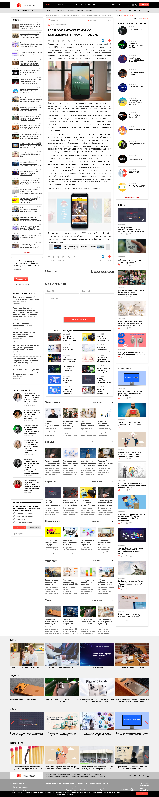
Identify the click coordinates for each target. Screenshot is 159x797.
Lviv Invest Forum (135, 30)
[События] (136, 5)
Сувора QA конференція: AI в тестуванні (136, 45)
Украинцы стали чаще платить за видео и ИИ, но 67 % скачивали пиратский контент (30, 228)
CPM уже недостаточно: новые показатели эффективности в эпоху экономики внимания (69, 351)
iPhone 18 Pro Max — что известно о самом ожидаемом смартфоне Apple (97, 700)
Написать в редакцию (58, 260)
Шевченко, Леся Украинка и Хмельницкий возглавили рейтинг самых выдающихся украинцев (29, 35)
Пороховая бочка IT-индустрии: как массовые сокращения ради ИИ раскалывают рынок (26, 372)
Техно (68, 5)
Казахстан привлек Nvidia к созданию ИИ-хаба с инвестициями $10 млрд (24, 334)
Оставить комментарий (21, 531)
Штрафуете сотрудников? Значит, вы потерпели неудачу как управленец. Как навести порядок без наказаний (131, 517)
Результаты (34, 527)
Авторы (71, 10)
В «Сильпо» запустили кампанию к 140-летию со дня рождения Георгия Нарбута (30, 246)
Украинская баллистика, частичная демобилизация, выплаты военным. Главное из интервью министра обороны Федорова (25, 312)
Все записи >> (97, 402)
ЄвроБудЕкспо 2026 (137, 186)
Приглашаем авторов (80, 777)
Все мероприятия (132, 197)
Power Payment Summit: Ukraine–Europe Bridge (136, 102)
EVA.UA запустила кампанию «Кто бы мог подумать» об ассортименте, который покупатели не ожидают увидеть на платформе (131, 294)
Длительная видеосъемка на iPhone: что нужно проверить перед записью (132, 700)
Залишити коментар (79, 320)
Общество (78, 5)
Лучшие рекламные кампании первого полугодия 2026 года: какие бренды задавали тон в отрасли (130, 324)
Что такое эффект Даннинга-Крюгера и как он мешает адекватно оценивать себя (62, 768)
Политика (101, 777)
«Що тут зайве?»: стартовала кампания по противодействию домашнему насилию (30, 118)
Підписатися (21, 279)
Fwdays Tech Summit (137, 144)
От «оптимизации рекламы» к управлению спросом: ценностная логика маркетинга (132, 485)
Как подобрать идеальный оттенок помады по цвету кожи (26, 298)
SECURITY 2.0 (134, 172)
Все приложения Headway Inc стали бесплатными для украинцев (30, 72)
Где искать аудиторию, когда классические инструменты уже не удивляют (97, 734)
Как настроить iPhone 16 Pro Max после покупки (62, 700)
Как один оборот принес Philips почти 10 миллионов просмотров (131, 354)
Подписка (144, 5)
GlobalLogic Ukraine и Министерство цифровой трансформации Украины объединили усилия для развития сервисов (28, 209)
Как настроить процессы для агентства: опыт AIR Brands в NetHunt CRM (130, 393)
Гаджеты (14, 675)
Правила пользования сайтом (57, 777)
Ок (142, 794)
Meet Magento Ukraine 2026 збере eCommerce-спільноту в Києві (136, 61)
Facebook (93, 20)
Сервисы (60, 10)
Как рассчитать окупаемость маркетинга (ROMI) (103, 359)
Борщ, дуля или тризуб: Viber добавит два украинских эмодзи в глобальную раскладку (31, 44)
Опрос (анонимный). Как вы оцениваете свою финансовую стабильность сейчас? (26, 508)
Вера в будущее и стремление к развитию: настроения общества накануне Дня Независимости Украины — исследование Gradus (31, 99)
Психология (16, 743)
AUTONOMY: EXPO (136, 87)
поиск (128, 5)
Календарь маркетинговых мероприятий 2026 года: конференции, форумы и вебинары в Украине (29, 90)
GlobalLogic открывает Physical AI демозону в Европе (30, 236)
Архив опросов (18, 534)
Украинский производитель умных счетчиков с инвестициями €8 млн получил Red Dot (30, 191)
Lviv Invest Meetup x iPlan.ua (136, 73)
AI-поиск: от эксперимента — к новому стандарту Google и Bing (103, 350)
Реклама (87, 774)
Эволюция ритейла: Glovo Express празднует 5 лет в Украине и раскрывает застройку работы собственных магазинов (31, 219)
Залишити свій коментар (102, 271)
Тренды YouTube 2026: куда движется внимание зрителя (129, 424)
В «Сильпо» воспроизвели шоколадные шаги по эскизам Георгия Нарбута (30, 182)
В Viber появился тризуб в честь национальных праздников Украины (31, 53)
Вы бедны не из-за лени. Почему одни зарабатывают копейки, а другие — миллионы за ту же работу (131, 584)
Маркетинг (50, 5)
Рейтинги (89, 10)
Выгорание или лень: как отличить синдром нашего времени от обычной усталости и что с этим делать (27, 768)
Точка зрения (90, 5)
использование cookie (98, 792)
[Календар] (133, 4)
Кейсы (13, 709)
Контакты (97, 774)
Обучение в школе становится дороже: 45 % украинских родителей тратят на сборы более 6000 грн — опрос (30, 109)
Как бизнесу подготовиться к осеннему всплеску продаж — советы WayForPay (30, 127)
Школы (80, 10)
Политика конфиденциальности (58, 774)
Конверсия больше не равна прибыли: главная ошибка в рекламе (69, 339)
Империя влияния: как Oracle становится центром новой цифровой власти (129, 616)
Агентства (50, 10)
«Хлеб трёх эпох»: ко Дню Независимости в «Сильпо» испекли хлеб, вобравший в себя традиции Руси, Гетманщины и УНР (29, 63)
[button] (112, 402)
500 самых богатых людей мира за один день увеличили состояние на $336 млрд (26, 348)
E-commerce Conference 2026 (135, 159)
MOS (93, 777)
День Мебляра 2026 (137, 129)
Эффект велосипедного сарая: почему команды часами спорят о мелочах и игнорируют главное (97, 768)
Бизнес (60, 5)
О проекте (77, 774)
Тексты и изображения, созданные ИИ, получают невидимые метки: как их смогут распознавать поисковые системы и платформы (31, 164)
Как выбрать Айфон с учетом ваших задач (26, 699)
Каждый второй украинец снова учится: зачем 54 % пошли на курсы (31, 154)
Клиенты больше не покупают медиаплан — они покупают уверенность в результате (130, 454)
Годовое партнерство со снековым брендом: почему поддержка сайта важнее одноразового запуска (62, 734)
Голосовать (20, 527)
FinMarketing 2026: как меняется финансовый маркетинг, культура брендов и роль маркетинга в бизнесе (31, 81)
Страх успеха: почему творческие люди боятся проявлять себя (132, 768)
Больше (27, 252)
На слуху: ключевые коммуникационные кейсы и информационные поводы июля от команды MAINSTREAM (131, 230)
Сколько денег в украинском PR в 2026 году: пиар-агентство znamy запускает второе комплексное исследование (31, 136)
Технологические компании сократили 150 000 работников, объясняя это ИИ (26, 361)
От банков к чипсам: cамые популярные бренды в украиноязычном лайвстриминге (29, 173)
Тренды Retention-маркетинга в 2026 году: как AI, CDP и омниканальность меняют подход (130, 550)
